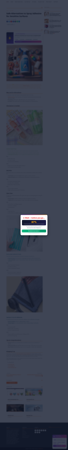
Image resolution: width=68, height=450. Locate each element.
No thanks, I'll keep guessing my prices (34, 233)
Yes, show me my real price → (34, 230)
